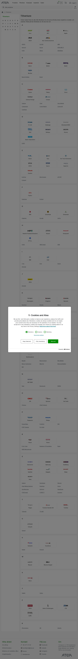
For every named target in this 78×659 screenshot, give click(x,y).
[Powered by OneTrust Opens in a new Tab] (64, 350)
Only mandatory (40, 341)
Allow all (53, 341)
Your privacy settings (39, 335)
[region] (39, 329)
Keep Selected (27, 341)
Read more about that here (48, 326)
